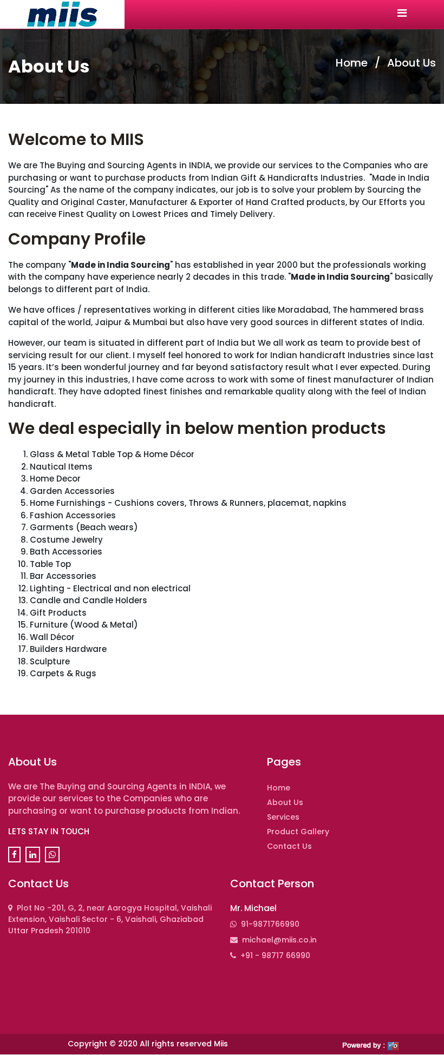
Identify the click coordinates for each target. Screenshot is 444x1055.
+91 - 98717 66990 (275, 955)
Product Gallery (298, 831)
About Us (411, 62)
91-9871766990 (270, 924)
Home (353, 62)
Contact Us (289, 846)
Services (283, 817)
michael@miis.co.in (279, 939)
